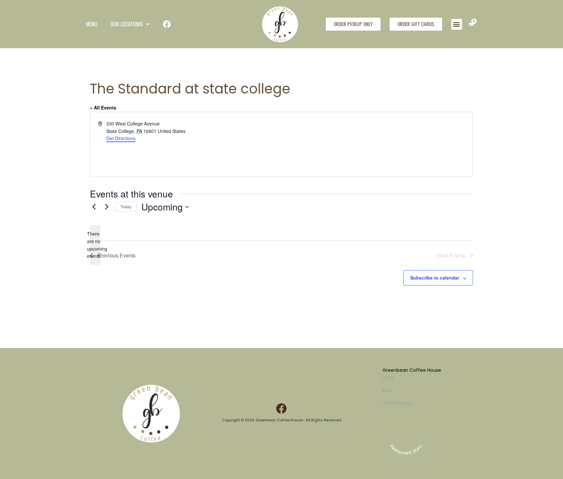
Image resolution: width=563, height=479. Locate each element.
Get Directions (121, 138)
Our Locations (126, 24)
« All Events (103, 107)
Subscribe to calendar (434, 277)
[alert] (95, 245)
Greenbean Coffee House (412, 370)
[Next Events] (106, 207)
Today (126, 206)
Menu (91, 24)
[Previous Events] (94, 207)
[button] (456, 24)
